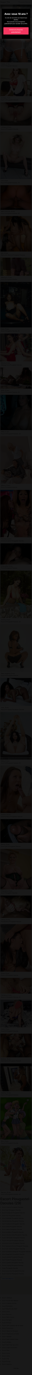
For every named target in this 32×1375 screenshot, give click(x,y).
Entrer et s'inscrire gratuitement (16, 31)
